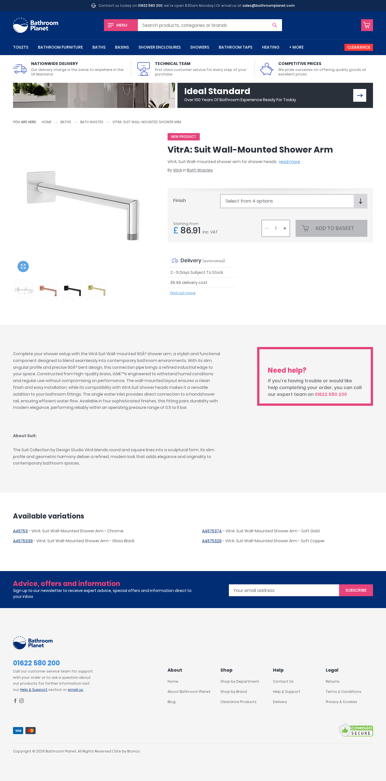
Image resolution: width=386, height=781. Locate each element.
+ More (296, 47)
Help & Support (33, 689)
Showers (199, 47)
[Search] (274, 25)
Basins (122, 47)
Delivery (280, 701)
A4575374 (212, 531)
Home (46, 122)
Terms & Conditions (343, 691)
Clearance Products (238, 701)
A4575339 (23, 541)
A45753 (20, 531)
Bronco (133, 751)
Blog (171, 701)
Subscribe (356, 590)
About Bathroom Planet (189, 691)
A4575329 (212, 541)
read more (289, 161)
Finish (179, 200)
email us (75, 689)
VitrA (177, 170)
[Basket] (367, 25)
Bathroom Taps (235, 47)
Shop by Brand (233, 691)
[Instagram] (21, 701)
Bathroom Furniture (60, 47)
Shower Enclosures (159, 47)
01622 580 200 (150, 5)
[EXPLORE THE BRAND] (359, 95)
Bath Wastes (91, 122)
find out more (183, 292)
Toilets (20, 47)
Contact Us (283, 681)
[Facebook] (15, 701)
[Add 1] (285, 228)
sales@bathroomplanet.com (268, 5)
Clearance (358, 47)
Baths (98, 47)
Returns (333, 681)
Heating (270, 47)
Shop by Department (239, 681)
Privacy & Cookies (341, 701)
